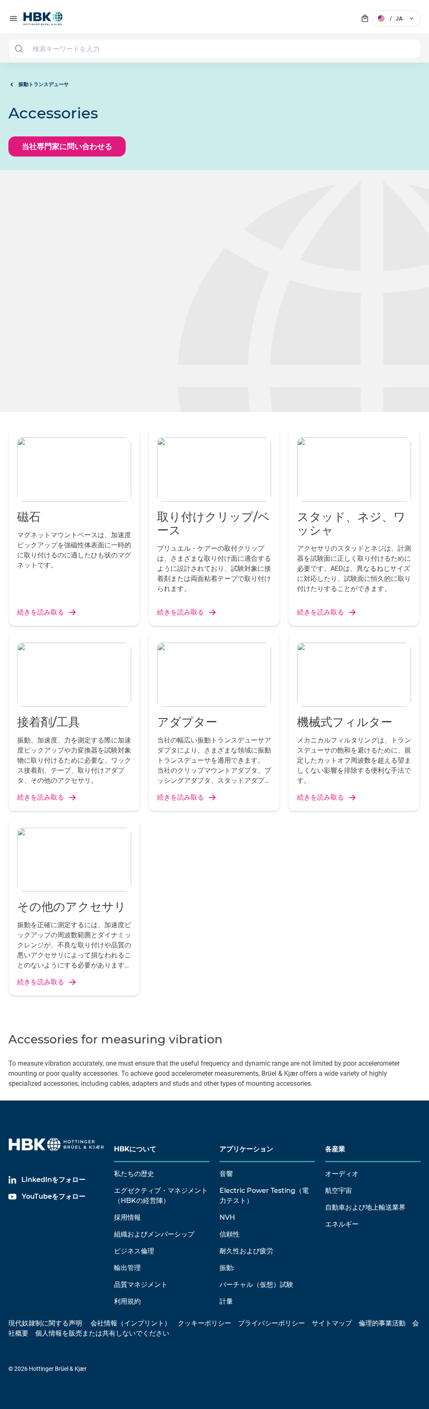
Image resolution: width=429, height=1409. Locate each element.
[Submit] (18, 48)
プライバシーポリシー (271, 1323)
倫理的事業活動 (382, 1323)
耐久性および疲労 (246, 1251)
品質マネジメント (141, 1285)
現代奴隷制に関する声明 (45, 1323)
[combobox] (214, 48)
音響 (226, 1174)
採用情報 (127, 1217)
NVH (227, 1217)
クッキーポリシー (204, 1323)
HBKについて (135, 1149)
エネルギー (342, 1224)
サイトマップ (332, 1323)
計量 (226, 1301)
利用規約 (127, 1301)
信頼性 (230, 1234)
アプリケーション (246, 1149)
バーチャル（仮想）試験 (256, 1285)
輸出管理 (127, 1268)
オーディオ (342, 1174)
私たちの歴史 (134, 1174)
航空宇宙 (338, 1191)
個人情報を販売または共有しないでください (103, 1333)
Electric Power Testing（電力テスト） (264, 1196)
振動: (227, 1268)
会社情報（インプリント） (130, 1323)
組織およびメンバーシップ (154, 1234)
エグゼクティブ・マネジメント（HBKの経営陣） (161, 1196)
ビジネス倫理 (134, 1251)
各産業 (335, 1149)
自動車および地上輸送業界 (365, 1207)
